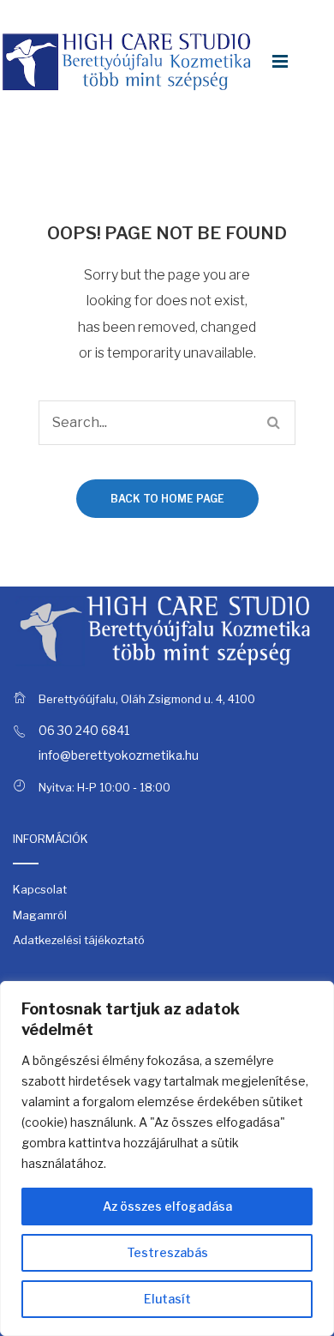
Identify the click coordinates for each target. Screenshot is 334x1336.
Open (280, 61)
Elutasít (167, 1298)
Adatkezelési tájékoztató (79, 940)
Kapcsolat (40, 889)
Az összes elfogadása (167, 1206)
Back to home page (167, 498)
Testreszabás (167, 1252)
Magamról (40, 915)
